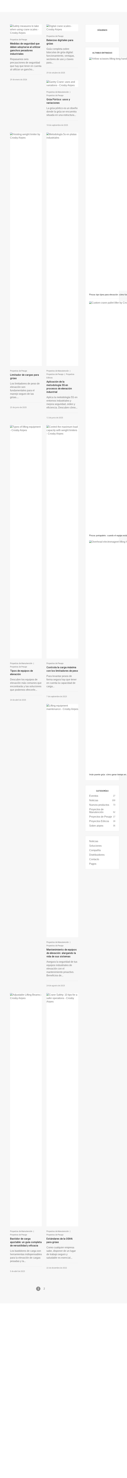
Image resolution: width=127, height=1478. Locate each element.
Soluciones (95, 845)
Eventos (93, 796)
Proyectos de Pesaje (18, 40)
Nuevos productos (99, 805)
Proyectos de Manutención (57, 92)
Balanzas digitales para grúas (59, 42)
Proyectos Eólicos (99, 821)
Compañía (95, 850)
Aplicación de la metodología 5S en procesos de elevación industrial (59, 386)
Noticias (93, 800)
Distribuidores (97, 854)
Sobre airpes (96, 825)
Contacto (94, 859)
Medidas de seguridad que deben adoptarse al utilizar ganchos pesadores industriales (25, 48)
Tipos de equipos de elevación (21, 672)
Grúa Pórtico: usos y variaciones (58, 101)
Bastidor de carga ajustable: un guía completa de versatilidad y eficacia (26, 1242)
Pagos (92, 863)
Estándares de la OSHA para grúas (59, 1240)
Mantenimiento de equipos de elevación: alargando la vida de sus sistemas (61, 953)
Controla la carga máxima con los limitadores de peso (62, 669)
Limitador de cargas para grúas (24, 376)
